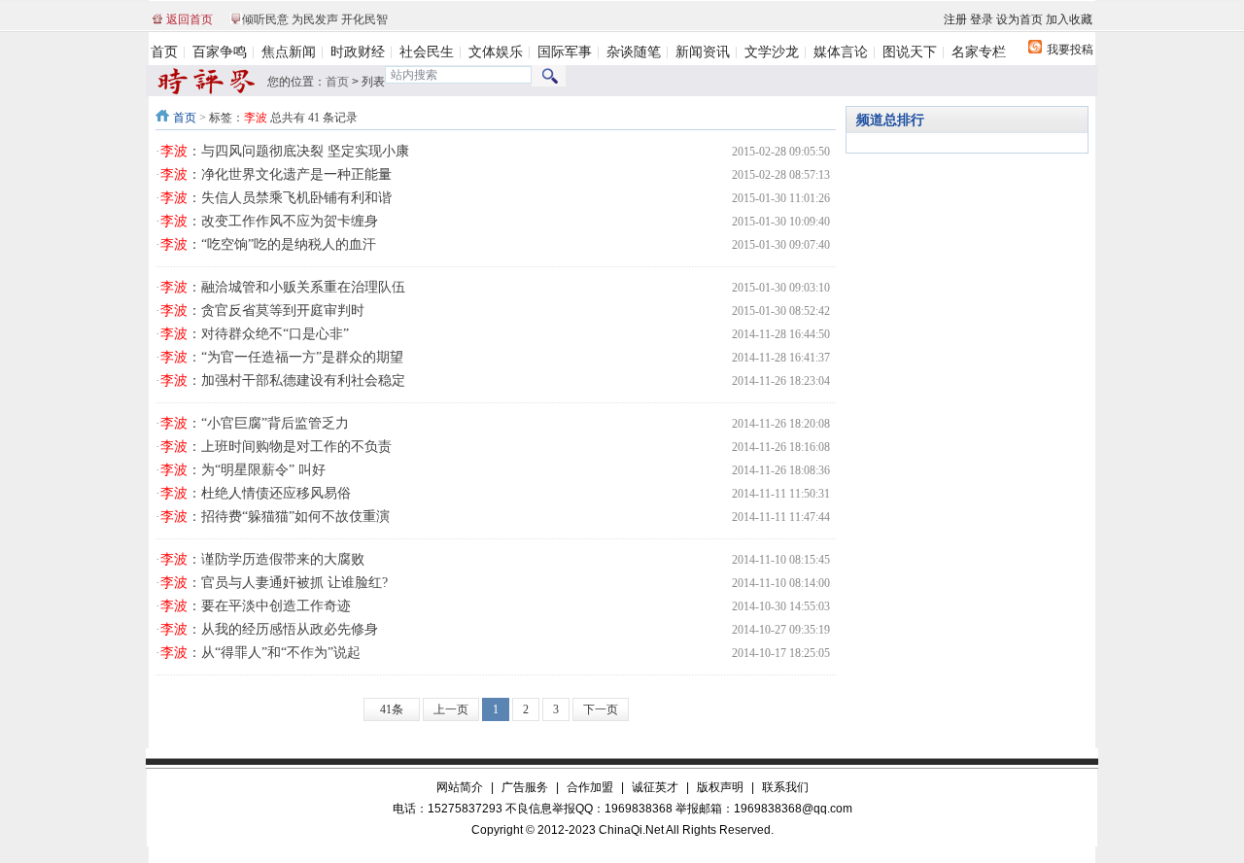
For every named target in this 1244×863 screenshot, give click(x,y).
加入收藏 (1069, 19)
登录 (981, 19)
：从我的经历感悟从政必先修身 (269, 629)
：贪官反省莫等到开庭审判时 (262, 310)
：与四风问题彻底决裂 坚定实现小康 (284, 151)
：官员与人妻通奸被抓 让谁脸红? (274, 582)
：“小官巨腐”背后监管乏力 (254, 423)
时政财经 (357, 52)
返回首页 (189, 19)
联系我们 (785, 787)
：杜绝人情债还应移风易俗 (255, 493)
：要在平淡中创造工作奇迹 (255, 606)
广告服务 (524, 787)
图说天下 (909, 52)
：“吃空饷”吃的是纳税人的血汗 (268, 244)
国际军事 (564, 52)
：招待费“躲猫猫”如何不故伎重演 (275, 516)
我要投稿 (1070, 49)
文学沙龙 (771, 52)
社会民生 (426, 52)
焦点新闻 (288, 52)
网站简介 (459, 787)
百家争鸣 (219, 52)
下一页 (600, 709)
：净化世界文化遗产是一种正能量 (276, 174)
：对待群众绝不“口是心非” (254, 334)
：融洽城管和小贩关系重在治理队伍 (282, 287)
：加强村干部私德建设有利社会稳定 (282, 380)
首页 (164, 52)
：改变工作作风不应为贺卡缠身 (269, 221)
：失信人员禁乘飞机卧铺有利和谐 (276, 197)
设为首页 (1019, 19)
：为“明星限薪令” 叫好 (243, 470)
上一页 (450, 709)
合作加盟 (590, 787)
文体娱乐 (495, 52)
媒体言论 (840, 52)
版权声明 (720, 787)
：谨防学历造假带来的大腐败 (262, 559)
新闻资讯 (702, 52)
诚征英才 (655, 787)
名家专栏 (978, 52)
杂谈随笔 (633, 52)
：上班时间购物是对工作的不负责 (276, 446)
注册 (955, 19)
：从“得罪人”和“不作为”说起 (260, 652)
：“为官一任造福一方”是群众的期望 (281, 357)
